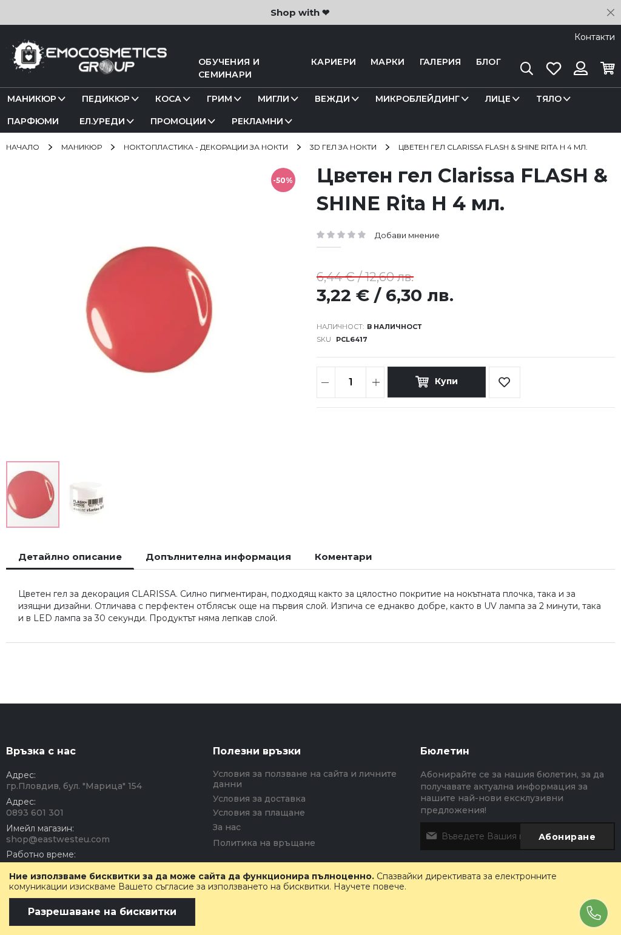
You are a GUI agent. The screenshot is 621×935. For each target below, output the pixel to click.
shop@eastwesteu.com (58, 839)
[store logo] (86, 69)
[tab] (70, 556)
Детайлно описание (70, 556)
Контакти (594, 37)
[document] (310, 898)
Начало (22, 146)
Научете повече (369, 886)
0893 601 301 (35, 812)
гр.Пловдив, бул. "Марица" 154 (74, 785)
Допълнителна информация (218, 556)
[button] (87, 494)
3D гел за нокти (343, 146)
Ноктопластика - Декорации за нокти (206, 146)
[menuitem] (34, 99)
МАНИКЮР (81, 146)
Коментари (343, 556)
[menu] (310, 110)
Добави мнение (407, 235)
